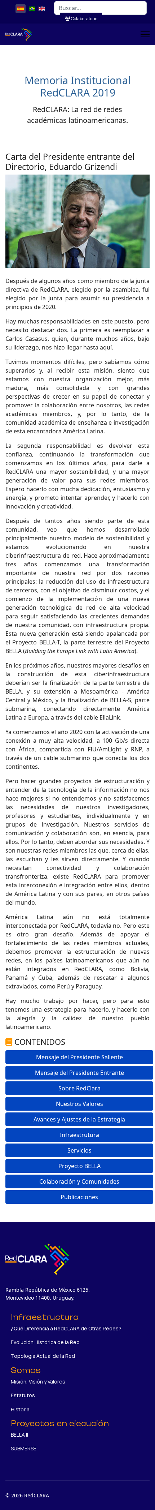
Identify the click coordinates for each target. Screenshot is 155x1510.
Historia (20, 1409)
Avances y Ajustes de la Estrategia (79, 1119)
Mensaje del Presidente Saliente (79, 1057)
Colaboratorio (83, 19)
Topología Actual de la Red (43, 1355)
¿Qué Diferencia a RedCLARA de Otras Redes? (66, 1328)
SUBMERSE (23, 1448)
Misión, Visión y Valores (38, 1381)
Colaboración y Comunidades (79, 1181)
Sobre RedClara (79, 1088)
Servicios (79, 1150)
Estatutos (23, 1395)
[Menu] (145, 34)
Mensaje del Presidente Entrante (79, 1073)
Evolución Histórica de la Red (45, 1342)
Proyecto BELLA (79, 1166)
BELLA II (19, 1434)
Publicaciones (79, 1197)
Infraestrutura (79, 1135)
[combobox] (100, 8)
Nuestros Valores (79, 1104)
